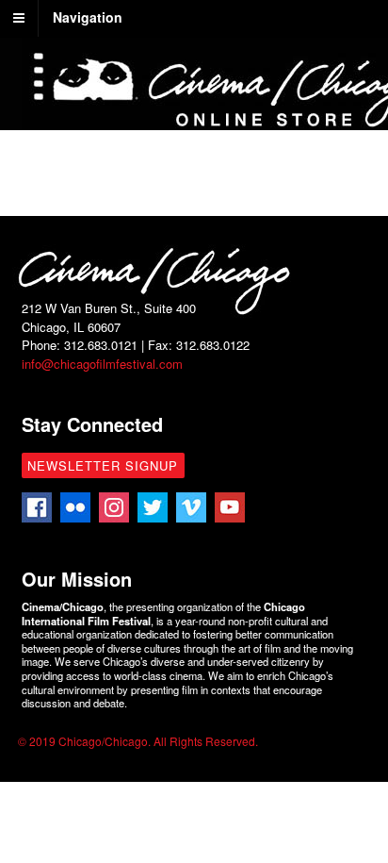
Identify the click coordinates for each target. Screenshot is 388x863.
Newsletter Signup (102, 465)
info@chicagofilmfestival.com (102, 364)
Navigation (87, 17)
